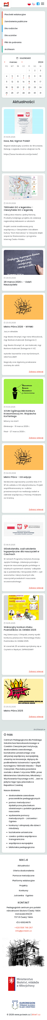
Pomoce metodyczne (23, 875)
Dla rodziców (11, 28)
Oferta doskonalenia (23, 870)
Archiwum (10, 49)
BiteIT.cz (36, 1014)
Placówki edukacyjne (15, 14)
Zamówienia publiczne (16, 21)
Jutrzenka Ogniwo (23, 895)
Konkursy (23, 890)
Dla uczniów (11, 35)
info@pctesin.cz (23, 930)
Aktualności (24, 865)
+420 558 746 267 (23, 927)
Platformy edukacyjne (23, 880)
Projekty (23, 885)
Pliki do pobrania (13, 42)
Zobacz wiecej (36, 371)
